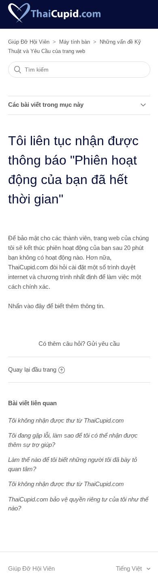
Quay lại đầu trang (32, 369)
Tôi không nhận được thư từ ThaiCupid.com (66, 420)
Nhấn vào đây (26, 306)
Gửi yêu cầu (103, 343)
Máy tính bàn (74, 42)
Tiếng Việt (129, 568)
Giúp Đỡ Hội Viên (28, 42)
